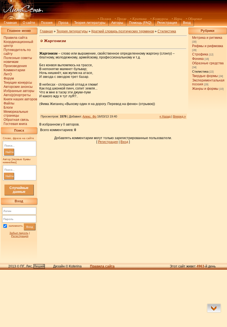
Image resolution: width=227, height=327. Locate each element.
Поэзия (47, 23)
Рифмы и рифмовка (207, 46)
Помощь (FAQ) (140, 23)
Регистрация (167, 23)
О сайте (29, 23)
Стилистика (200, 71)
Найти (10, 152)
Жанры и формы (205, 89)
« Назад (165, 116)
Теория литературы (89, 23)
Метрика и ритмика (207, 38)
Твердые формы (205, 76)
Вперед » (179, 116)
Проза (63, 23)
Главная (10, 23)
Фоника (198, 59)
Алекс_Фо (89, 116)
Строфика (200, 54)
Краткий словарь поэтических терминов (122, 31)
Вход (29, 226)
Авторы (117, 23)
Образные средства (208, 63)
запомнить (16, 226)
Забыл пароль (18, 232)
